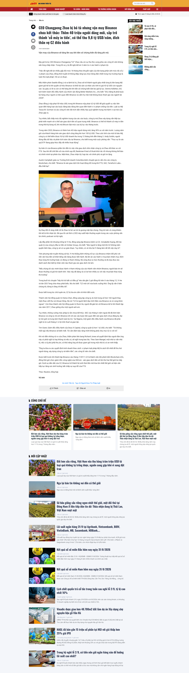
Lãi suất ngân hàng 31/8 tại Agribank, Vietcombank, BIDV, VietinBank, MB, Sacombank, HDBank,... (88, 528)
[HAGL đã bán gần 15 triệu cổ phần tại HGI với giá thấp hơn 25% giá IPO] (42, 636)
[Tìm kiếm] (152, 3)
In (109, 388)
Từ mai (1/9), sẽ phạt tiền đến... (150, 27)
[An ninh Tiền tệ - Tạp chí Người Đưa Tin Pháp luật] (40, 3)
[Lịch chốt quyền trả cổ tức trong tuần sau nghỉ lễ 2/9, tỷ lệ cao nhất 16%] (42, 595)
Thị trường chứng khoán (107, 9)
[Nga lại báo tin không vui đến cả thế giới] (94, 417)
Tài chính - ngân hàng (81, 9)
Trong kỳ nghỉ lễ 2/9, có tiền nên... (151, 47)
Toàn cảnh (42, 9)
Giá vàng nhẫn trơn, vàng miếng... (151, 37)
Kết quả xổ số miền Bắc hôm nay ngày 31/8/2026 (83, 549)
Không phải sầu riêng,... (150, 68)
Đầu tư (32, 428)
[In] (33, 47)
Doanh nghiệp (60, 9)
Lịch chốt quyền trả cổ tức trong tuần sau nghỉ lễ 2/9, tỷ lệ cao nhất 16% (91, 591)
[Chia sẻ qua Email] (33, 41)
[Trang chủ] (31, 9)
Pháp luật (146, 9)
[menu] (157, 9)
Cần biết (59, 554)
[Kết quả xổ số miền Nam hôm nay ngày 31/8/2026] (42, 575)
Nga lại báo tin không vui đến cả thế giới (91, 434)
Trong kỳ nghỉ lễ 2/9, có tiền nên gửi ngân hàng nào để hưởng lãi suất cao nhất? (90, 654)
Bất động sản (130, 9)
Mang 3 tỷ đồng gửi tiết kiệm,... (151, 57)
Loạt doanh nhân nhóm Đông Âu (70, 14)
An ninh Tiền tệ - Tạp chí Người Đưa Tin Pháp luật (81, 383)
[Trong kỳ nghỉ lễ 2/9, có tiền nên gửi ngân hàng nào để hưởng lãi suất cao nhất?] (136, 49)
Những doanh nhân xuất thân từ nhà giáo (40, 14)
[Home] (33, 27)
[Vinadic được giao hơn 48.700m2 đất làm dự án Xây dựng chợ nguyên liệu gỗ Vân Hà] (42, 615)
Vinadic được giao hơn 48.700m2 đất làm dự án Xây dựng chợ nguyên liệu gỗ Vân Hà (90, 611)
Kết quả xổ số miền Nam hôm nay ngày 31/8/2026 (84, 569)
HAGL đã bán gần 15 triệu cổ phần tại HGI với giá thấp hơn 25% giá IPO (88, 631)
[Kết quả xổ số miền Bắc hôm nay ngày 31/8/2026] (42, 556)
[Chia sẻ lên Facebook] (33, 34)
